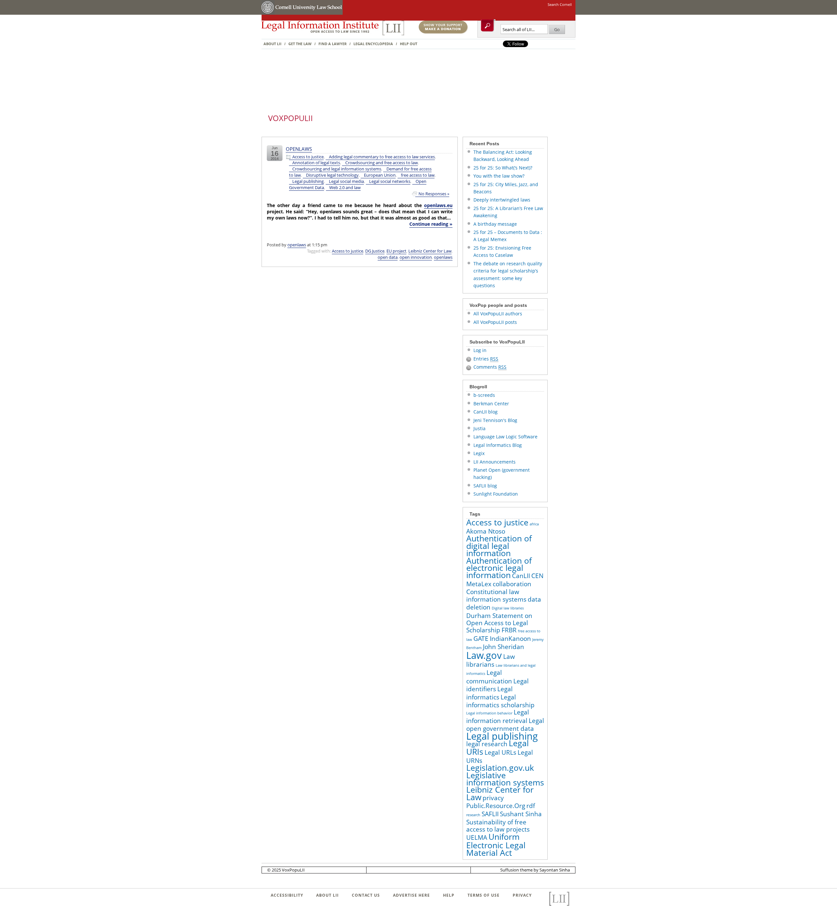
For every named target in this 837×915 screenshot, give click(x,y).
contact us (366, 895)
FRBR (509, 630)
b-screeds (484, 395)
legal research (486, 744)
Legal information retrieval (497, 716)
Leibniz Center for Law (430, 251)
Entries (485, 359)
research (473, 815)
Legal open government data (505, 724)
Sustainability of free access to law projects (498, 826)
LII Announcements (494, 462)
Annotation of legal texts (316, 163)
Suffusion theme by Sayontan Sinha (535, 870)
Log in (480, 350)
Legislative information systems (505, 779)
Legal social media (346, 181)
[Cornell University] (268, 13)
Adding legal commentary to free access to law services (382, 157)
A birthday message (495, 224)
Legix (479, 453)
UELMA (476, 837)
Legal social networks (389, 181)
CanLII (521, 576)
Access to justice (308, 157)
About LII (273, 43)
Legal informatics (489, 693)
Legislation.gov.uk (500, 767)
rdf (530, 805)
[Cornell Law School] (309, 13)
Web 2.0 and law (345, 187)
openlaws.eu (438, 205)
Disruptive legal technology (332, 175)
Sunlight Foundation (495, 494)
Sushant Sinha (521, 814)
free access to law (418, 175)
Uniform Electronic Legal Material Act (495, 844)
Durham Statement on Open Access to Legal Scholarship (499, 623)
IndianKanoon (510, 638)
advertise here (411, 895)
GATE (480, 638)
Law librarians (490, 660)
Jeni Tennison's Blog (495, 420)
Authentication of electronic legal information (499, 568)
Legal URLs (500, 752)
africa (534, 524)
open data (388, 257)
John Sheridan (503, 646)
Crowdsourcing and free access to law (381, 163)
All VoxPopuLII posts (495, 322)
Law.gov (484, 655)
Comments (489, 367)
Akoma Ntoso (485, 531)
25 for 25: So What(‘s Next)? (502, 168)
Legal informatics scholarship (500, 701)
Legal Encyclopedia (373, 43)
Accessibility (287, 895)
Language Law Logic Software (505, 436)
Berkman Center (491, 403)
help (448, 895)
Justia (479, 428)
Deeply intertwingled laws (501, 200)
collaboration (512, 584)
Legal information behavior (489, 713)
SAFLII (490, 814)
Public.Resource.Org (495, 805)
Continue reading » (431, 224)
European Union (380, 175)
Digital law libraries (508, 608)
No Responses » (433, 194)
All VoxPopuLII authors (497, 313)
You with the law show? (498, 176)
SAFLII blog (485, 486)
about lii (327, 895)
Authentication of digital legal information (499, 545)
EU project (396, 251)
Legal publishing (308, 181)
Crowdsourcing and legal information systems (336, 169)
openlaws (299, 149)
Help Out (408, 43)
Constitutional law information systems (496, 595)
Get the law (300, 43)
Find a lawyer (332, 43)
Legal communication (489, 676)
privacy (493, 798)
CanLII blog (485, 412)
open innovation (416, 257)
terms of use (484, 895)
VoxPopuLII (290, 118)
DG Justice (374, 251)
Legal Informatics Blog (497, 445)
